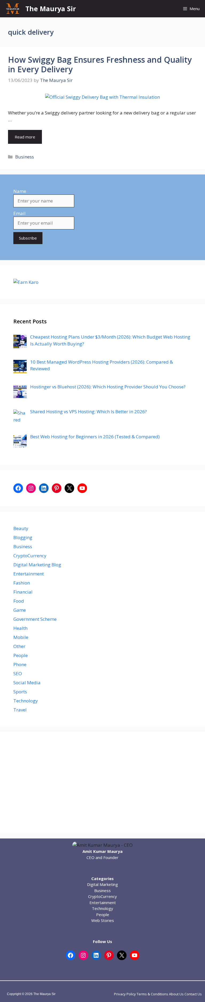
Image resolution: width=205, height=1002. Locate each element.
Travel (20, 710)
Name (19, 191)
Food (18, 601)
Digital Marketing (102, 884)
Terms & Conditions (152, 994)
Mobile (20, 637)
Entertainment (28, 574)
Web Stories (102, 920)
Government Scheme (35, 619)
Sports (20, 692)
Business (24, 157)
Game (19, 610)
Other (19, 646)
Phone (19, 664)
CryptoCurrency (29, 555)
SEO (17, 673)
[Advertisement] (102, 782)
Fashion (21, 583)
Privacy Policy (125, 994)
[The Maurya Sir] (13, 8)
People (20, 655)
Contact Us (193, 994)
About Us (176, 994)
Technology (25, 701)
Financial (23, 592)
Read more (25, 137)
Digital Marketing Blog (37, 565)
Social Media (27, 682)
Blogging (22, 537)
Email (19, 213)
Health (20, 628)
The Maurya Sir (50, 8)
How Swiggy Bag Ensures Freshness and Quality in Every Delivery (100, 64)
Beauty (20, 528)
